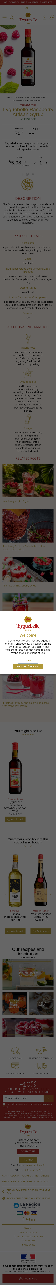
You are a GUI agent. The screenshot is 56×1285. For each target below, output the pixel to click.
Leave (28, 660)
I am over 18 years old (28, 666)
